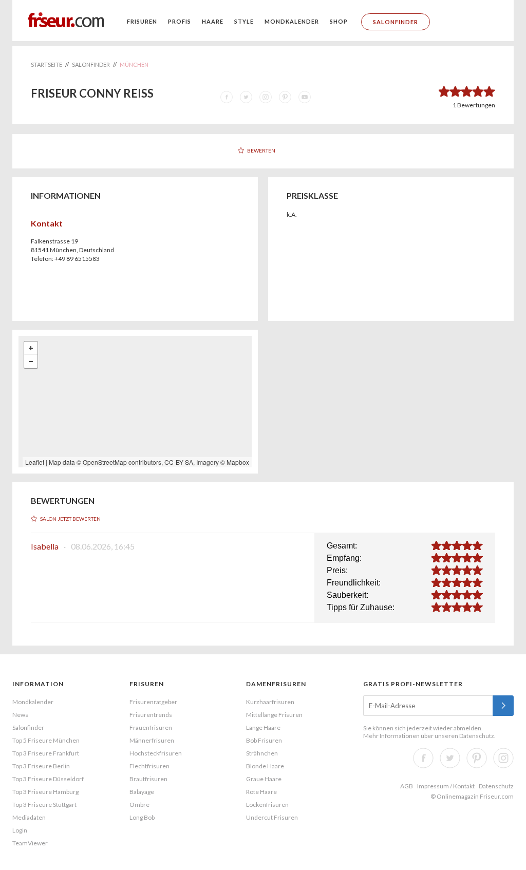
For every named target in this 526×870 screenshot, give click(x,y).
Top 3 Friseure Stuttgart (44, 804)
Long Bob (142, 817)
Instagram (503, 758)
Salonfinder (395, 21)
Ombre (139, 804)
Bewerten (261, 150)
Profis (179, 21)
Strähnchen (262, 753)
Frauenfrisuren (150, 727)
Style (244, 21)
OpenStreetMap (105, 462)
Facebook (423, 758)
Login (19, 830)
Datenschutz (476, 736)
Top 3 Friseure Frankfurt (45, 753)
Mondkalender (292, 21)
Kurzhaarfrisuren (270, 702)
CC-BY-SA (178, 462)
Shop (339, 21)
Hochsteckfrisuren (155, 753)
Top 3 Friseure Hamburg (45, 792)
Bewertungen (474, 105)
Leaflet (34, 462)
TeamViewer (30, 843)
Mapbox (238, 462)
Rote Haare (261, 792)
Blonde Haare (265, 766)
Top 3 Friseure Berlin (41, 766)
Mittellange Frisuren (274, 714)
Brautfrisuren (148, 779)
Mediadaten (29, 817)
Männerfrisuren (151, 740)
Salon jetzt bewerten (70, 519)
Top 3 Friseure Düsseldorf (48, 779)
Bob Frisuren (264, 740)
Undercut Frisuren (272, 817)
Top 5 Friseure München (46, 740)
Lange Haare (263, 727)
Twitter (450, 758)
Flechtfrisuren (149, 766)
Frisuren (142, 21)
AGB (406, 786)
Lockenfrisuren (267, 804)
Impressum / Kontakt (446, 786)
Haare (212, 21)
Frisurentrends (150, 714)
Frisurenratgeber (153, 702)
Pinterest (476, 758)
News (20, 714)
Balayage (141, 792)
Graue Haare (263, 779)
